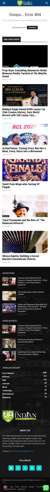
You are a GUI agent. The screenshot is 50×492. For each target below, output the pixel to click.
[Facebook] (25, 468)
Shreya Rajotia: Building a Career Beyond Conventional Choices (20, 257)
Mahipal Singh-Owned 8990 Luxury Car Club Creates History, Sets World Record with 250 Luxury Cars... (23, 112)
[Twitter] (39, 468)
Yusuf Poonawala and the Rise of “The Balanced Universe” (23, 222)
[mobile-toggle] (4, 3)
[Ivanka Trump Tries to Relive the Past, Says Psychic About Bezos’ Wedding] (9, 355)
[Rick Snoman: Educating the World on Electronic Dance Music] (9, 343)
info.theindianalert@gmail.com (22, 451)
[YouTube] (11, 468)
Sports (5, 144)
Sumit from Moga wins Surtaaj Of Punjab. (20, 186)
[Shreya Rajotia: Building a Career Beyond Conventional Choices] (25, 242)
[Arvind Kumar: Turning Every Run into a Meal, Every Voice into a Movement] (25, 134)
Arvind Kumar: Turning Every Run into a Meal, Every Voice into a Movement (24, 150)
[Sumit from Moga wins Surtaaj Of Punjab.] (25, 170)
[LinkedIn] (32, 468)
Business (6, 66)
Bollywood (6, 180)
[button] (46, 3)
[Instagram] (18, 468)
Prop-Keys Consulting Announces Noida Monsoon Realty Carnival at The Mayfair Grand (24, 73)
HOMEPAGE (32, 27)
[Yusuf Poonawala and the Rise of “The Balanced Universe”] (25, 206)
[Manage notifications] (5, 487)
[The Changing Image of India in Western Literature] (9, 295)
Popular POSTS (9, 321)
